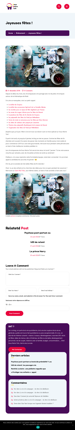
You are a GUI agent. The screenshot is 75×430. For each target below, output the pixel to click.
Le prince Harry (37, 251)
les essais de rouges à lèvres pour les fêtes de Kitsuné (26, 112)
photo (13, 216)
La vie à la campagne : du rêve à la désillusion (34, 389)
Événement (20, 33)
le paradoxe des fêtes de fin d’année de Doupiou (24, 115)
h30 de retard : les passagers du (23, 365)
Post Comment (14, 313)
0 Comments (28, 91)
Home (10, 33)
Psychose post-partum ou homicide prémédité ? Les (31, 362)
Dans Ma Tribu (20, 171)
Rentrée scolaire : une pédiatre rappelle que (28, 369)
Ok (38, 427)
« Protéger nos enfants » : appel (23, 372)
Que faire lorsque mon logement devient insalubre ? (37, 403)
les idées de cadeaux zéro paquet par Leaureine (24, 122)
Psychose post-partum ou (37, 232)
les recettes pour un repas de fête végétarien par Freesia (26, 110)
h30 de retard (37, 242)
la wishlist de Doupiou (15, 105)
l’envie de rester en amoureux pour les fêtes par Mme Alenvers (28, 120)
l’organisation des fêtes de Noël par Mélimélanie (24, 128)
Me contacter (17, 349)
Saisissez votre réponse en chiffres (18, 300)
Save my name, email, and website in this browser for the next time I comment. (35, 296)
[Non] (73, 425)
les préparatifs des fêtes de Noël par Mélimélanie (24, 117)
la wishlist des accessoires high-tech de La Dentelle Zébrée (27, 107)
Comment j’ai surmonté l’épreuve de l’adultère (34, 396)
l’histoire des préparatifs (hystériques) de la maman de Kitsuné (28, 125)
